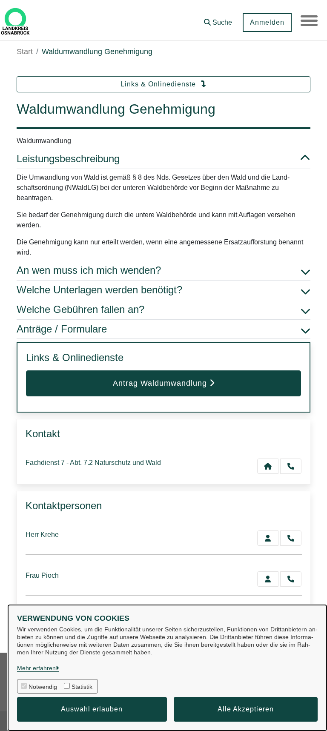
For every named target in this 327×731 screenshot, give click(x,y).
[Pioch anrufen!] (290, 579)
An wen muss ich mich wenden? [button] (89, 270)
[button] (218, 19)
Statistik (82, 686)
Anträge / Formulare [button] (62, 329)
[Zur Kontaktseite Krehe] (267, 538)
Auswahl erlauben (92, 709)
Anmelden (267, 22)
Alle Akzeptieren (246, 709)
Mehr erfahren (36, 668)
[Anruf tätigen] (290, 466)
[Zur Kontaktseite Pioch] (267, 579)
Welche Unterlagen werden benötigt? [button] (99, 289)
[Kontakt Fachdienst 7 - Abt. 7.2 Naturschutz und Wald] (267, 466)
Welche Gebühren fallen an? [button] (80, 309)
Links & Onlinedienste (159, 84)
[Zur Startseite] (15, 20)
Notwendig (43, 686)
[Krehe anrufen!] (290, 538)
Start (25, 51)
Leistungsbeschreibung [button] (68, 158)
